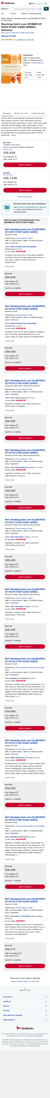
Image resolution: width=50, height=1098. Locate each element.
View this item (8, 149)
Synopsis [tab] (7, 113)
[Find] (46, 9)
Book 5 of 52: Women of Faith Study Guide (17, 33)
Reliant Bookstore (17, 758)
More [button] (14, 135)
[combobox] (28, 9)
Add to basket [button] (25, 165)
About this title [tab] (21, 113)
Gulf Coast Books (17, 537)
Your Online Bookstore (19, 467)
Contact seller (9, 266)
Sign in (39, 3)
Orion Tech (14, 398)
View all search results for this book (25, 981)
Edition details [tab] (38, 113)
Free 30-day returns (25, 197)
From (28, 74)
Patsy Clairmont (40, 207)
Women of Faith (24, 207)
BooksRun (14, 678)
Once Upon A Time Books (20, 916)
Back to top (25, 990)
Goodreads (30, 40)
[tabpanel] (24, 126)
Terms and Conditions (35, 1036)
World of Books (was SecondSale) (23, 246)
